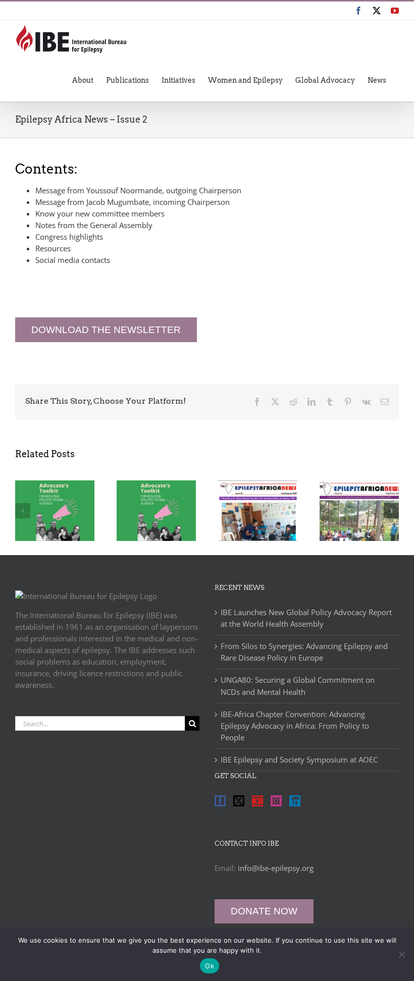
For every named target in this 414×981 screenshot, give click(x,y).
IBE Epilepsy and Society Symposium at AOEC (299, 759)
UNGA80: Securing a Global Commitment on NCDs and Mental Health (298, 685)
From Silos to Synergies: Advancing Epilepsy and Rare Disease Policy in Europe (304, 652)
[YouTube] (257, 800)
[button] (22, 510)
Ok (209, 966)
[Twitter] (238, 800)
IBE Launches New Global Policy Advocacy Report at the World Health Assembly (306, 618)
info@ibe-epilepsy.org (276, 868)
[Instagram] (276, 800)
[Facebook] (220, 800)
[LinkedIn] (294, 800)
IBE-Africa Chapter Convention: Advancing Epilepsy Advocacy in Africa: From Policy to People (295, 725)
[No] (401, 954)
